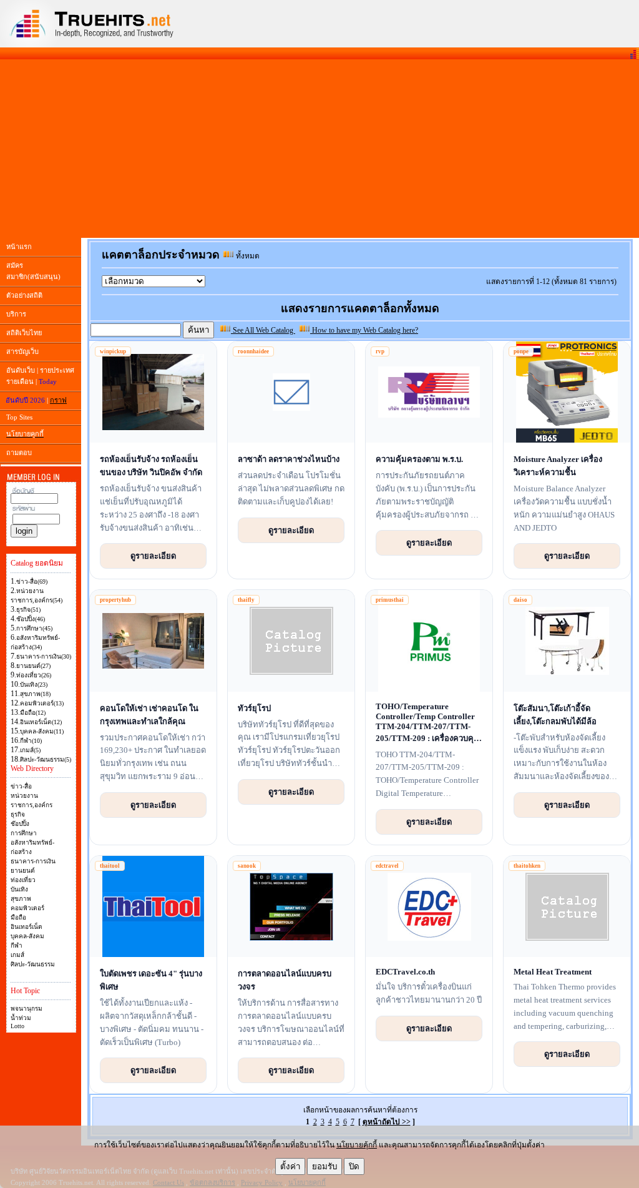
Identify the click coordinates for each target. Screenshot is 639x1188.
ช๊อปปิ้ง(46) (30, 619)
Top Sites (19, 417)
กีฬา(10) (31, 740)
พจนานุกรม (26, 1008)
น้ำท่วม (21, 1017)
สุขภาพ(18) (35, 693)
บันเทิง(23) (33, 684)
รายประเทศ (57, 370)
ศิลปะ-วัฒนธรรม (33, 964)
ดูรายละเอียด (153, 556)
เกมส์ (17, 954)
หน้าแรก (19, 246)
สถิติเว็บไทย (24, 332)
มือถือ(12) (33, 712)
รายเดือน (20, 381)
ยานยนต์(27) (33, 665)
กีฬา (16, 945)
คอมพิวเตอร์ (27, 908)
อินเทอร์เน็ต (26, 926)
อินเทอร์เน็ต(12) (41, 722)
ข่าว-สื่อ (21, 786)
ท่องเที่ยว (23, 879)
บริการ (16, 314)
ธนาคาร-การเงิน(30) (43, 656)
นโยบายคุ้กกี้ (356, 1145)
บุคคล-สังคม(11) (42, 731)
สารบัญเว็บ (22, 351)
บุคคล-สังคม (27, 936)
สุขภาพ (21, 898)
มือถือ (18, 917)
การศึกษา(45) (34, 628)
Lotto (17, 1026)
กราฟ (58, 400)
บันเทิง (19, 889)
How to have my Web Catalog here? (364, 330)
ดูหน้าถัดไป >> (387, 1121)
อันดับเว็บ (20, 370)
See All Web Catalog (263, 330)
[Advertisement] (319, 148)
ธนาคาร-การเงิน (33, 861)
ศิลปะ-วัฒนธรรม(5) (45, 759)
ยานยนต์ (23, 870)
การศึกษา (24, 833)
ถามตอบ (19, 452)
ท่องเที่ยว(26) (33, 675)
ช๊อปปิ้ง (20, 823)
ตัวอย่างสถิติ (24, 295)
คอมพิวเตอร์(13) (42, 703)
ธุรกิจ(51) (28, 609)
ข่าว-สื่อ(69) (31, 581)
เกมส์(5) (30, 750)
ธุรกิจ (18, 814)
